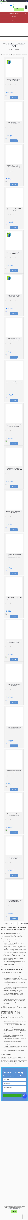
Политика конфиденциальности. (14, 1208)
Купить (14, 97)
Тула (13, 54)
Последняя (22, 923)
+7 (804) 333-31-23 (19, 5)
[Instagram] (2, 1)
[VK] (4, 1)
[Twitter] (6, 1)
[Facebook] (1, 1)
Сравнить (21, 60)
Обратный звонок (18, 9)
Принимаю (14, 1211)
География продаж (6, 54)
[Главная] (5, 7)
